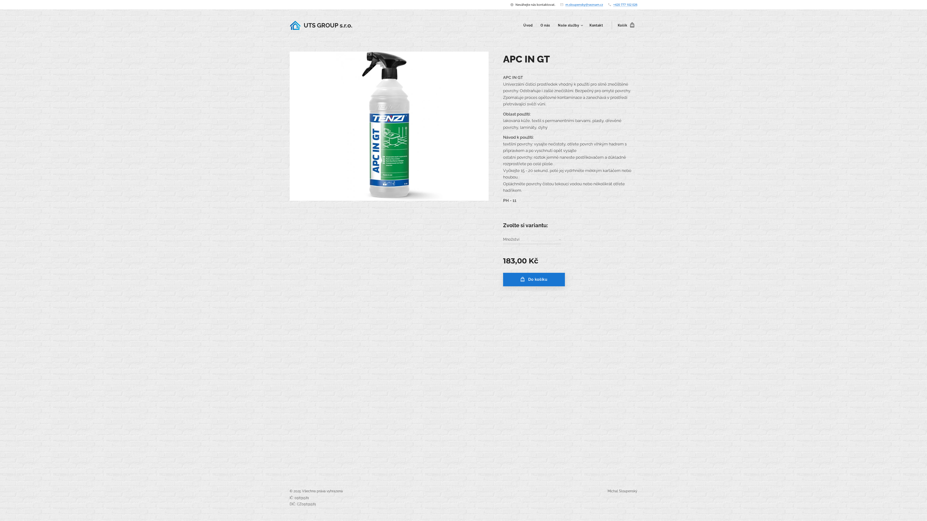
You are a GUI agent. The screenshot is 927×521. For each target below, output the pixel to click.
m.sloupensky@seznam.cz (584, 4)
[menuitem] (529, 25)
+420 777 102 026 (625, 4)
